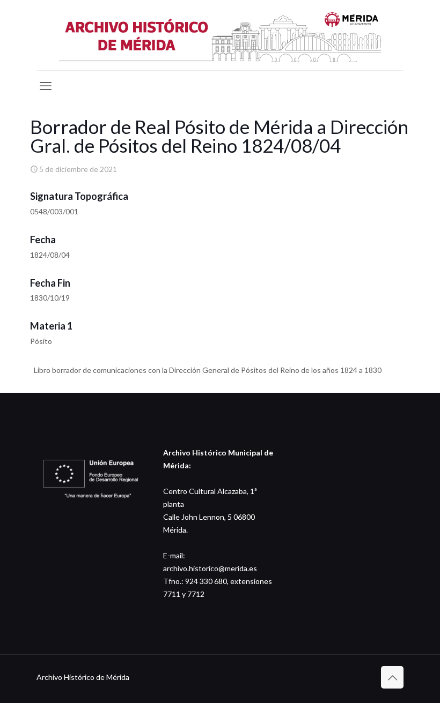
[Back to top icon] (392, 677)
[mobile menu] (45, 86)
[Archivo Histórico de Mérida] (220, 35)
